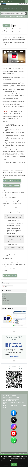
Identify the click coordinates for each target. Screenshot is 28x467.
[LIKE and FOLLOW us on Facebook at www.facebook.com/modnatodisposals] (13, 413)
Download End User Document (11, 180)
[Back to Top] (25, 464)
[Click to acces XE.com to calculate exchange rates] (14, 318)
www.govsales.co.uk (11, 400)
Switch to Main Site (7, 304)
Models (4, 298)
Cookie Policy (18, 453)
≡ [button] (26, 1)
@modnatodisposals (14, 356)
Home (4, 294)
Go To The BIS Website (9, 275)
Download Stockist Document (11, 185)
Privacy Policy (10, 453)
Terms (24, 453)
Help (3, 302)
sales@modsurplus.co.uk (12, 399)
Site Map (3, 453)
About (4, 296)
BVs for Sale (5, 300)
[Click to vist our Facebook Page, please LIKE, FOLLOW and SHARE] (14, 345)
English (5, 286)
